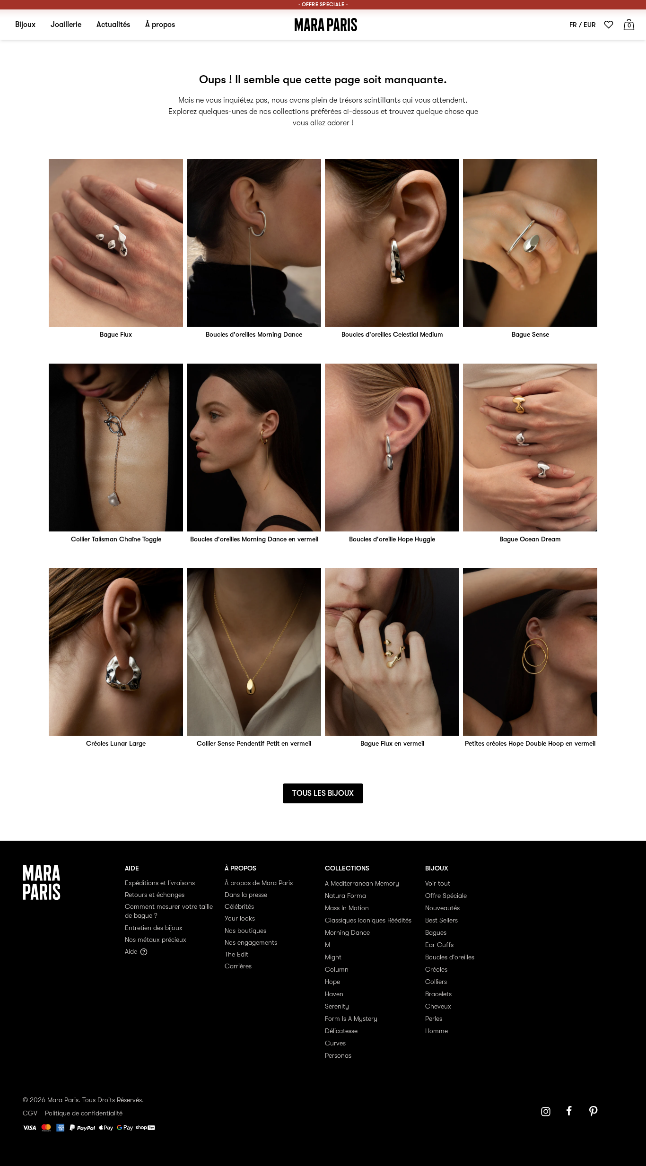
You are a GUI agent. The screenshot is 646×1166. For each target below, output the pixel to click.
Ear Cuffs (439, 944)
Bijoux (25, 24)
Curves (335, 1043)
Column (337, 969)
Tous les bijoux (323, 793)
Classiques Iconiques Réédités (368, 920)
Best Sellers (441, 920)
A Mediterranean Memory (362, 883)
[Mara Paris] (326, 24)
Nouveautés (442, 908)
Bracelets (438, 994)
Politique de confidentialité (83, 1113)
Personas (338, 1055)
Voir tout (437, 883)
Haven (334, 994)
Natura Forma (345, 895)
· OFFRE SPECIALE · (323, 4)
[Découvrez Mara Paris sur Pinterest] (595, 1111)
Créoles (436, 969)
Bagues (435, 932)
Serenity (337, 1006)
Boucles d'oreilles (449, 957)
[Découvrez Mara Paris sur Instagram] (545, 1111)
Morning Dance (347, 932)
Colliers (436, 981)
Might (333, 957)
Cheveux (438, 1006)
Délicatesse (341, 1031)
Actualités (113, 24)
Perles (433, 1018)
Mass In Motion (347, 908)
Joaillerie (66, 24)
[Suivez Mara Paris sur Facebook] (572, 1111)
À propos (160, 24)
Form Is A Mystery (351, 1018)
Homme (436, 1031)
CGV (30, 1113)
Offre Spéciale (446, 895)
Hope (332, 981)
